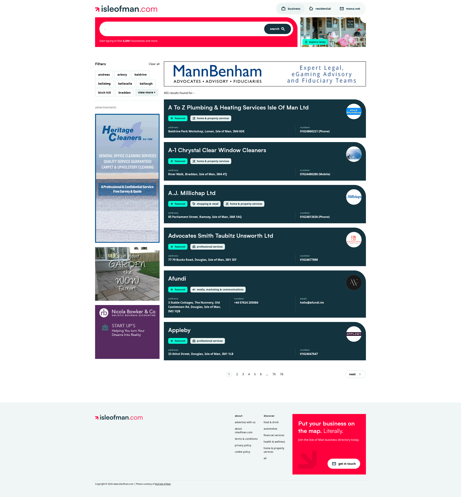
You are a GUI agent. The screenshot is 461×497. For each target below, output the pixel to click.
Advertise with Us (245, 422)
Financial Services (274, 435)
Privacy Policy (243, 445)
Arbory (122, 75)
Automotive (270, 428)
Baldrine (141, 75)
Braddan (124, 93)
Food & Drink (271, 422)
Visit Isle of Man (163, 483)
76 (281, 374)
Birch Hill (104, 93)
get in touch (347, 464)
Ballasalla (125, 84)
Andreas (104, 75)
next (352, 374)
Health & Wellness (274, 441)
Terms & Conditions (246, 438)
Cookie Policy (242, 451)
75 (274, 374)
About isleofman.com (243, 430)
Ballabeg (104, 84)
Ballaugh (146, 84)
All (265, 458)
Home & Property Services (274, 449)
